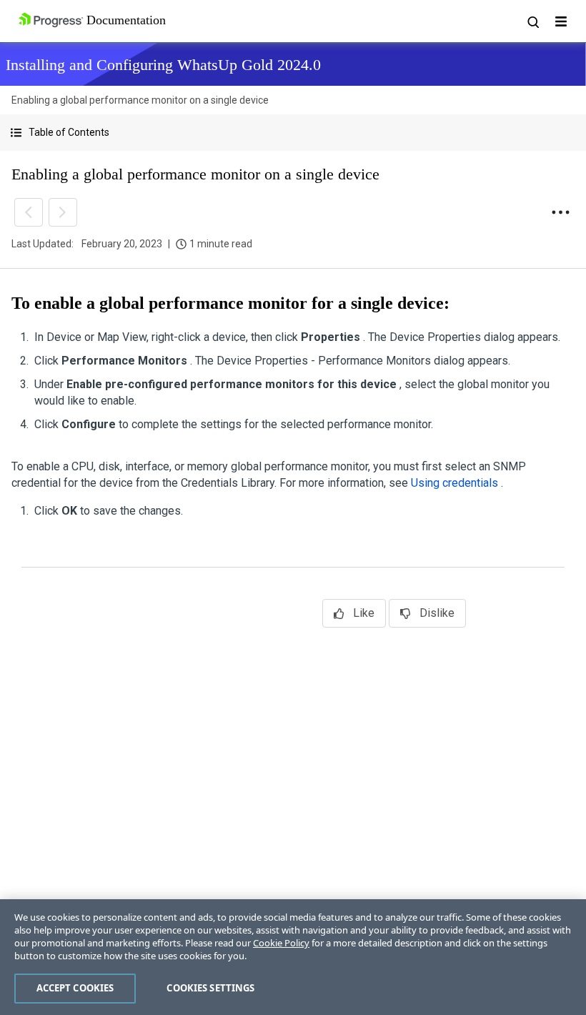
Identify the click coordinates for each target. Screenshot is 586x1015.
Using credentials (456, 483)
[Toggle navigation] (561, 21)
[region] (293, 957)
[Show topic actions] (560, 212)
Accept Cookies (75, 987)
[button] (293, 132)
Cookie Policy (281, 942)
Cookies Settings (210, 987)
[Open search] (532, 21)
